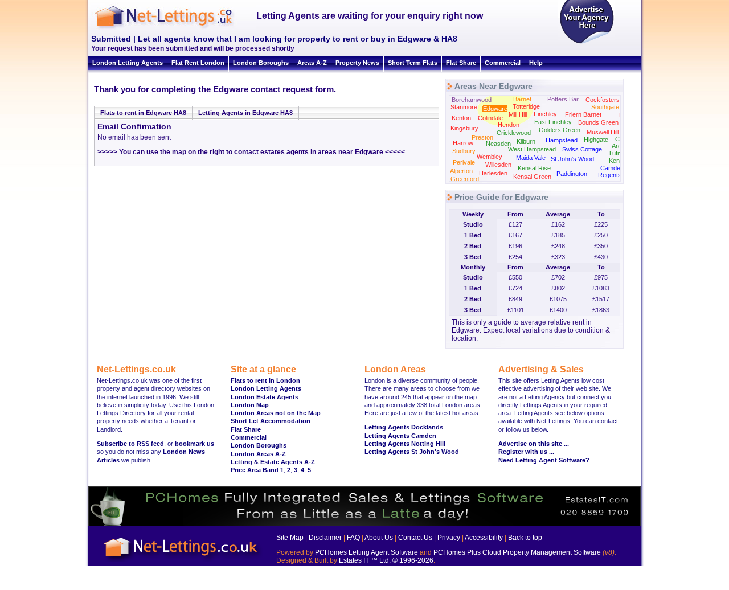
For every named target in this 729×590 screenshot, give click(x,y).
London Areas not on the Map (276, 412)
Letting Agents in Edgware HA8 (245, 112)
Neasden (498, 143)
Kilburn (526, 141)
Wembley (489, 156)
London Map (250, 404)
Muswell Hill (603, 132)
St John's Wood (572, 158)
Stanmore (463, 107)
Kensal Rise (534, 168)
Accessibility (484, 538)
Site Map (290, 538)
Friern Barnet (583, 114)
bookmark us (194, 443)
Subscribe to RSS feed (130, 443)
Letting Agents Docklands (403, 427)
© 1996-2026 (412, 560)
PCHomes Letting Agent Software (366, 552)
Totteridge (526, 106)
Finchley (545, 113)
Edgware (495, 108)
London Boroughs (261, 62)
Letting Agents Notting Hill (404, 443)
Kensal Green (532, 176)
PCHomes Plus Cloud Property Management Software (517, 552)
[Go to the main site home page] (173, 28)
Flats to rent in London (265, 380)
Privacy (448, 538)
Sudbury (464, 151)
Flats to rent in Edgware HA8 (143, 112)
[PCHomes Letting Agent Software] (364, 524)
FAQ (353, 538)
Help (536, 62)
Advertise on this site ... (533, 443)
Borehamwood (472, 99)
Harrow (463, 143)
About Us (378, 538)
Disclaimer (325, 538)
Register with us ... (526, 451)
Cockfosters (602, 99)
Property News (357, 62)
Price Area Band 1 (257, 469)
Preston (482, 137)
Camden (612, 168)
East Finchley (553, 121)
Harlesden (493, 173)
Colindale (490, 117)
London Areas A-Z (258, 453)
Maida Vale (531, 157)
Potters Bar (563, 99)
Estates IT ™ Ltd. (365, 560)
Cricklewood (514, 132)
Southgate (605, 107)
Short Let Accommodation (270, 420)
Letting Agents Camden (400, 435)
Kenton (461, 117)
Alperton (461, 170)
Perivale (464, 162)
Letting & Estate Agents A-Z (273, 461)
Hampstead (562, 140)
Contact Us (415, 538)
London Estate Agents (264, 397)
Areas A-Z (312, 62)
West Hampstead (532, 149)
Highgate (596, 139)
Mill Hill (518, 114)
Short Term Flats (412, 62)
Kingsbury (464, 128)
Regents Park (617, 174)
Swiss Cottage (582, 149)
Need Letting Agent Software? (543, 460)
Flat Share (461, 62)
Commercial (503, 62)
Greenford (464, 178)
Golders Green (559, 129)
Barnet (522, 99)
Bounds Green (598, 122)
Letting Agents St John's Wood (411, 451)
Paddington (571, 173)
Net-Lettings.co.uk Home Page (182, 562)
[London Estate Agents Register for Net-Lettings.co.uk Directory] (586, 43)
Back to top (525, 538)
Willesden (498, 164)
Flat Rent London (197, 62)
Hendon (508, 124)
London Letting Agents (127, 62)
